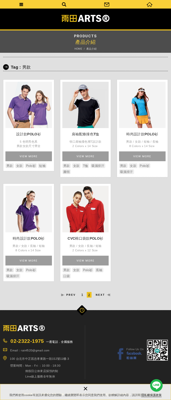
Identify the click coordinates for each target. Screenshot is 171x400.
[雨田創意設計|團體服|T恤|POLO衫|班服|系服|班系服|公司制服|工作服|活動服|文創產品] (85, 18)
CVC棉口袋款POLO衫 (85, 232)
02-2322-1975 (27, 341)
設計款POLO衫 (28, 125)
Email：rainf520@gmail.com (29, 350)
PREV (71, 294)
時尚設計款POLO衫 (142, 128)
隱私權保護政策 (151, 395)
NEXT (100, 294)
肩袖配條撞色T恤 (85, 128)
